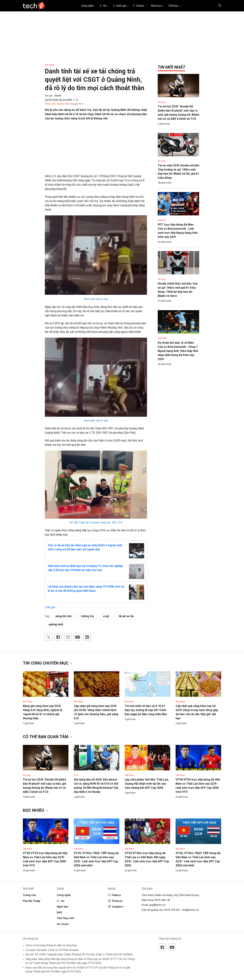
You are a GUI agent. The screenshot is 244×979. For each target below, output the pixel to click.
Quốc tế (162, 220)
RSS (59, 912)
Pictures (117, 901)
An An (58, 95)
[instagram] (68, 637)
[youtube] (77, 637)
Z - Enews (139, 5)
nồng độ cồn (63, 616)
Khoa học (156, 5)
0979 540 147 (162, 900)
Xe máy (161, 102)
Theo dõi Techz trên (57, 103)
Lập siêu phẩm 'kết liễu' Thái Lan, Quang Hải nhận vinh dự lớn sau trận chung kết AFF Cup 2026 (147, 783)
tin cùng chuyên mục (46, 663)
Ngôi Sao (62, 906)
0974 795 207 (172, 909)
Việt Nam (162, 338)
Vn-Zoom (63, 924)
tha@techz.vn (191, 909)
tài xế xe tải (126, 616)
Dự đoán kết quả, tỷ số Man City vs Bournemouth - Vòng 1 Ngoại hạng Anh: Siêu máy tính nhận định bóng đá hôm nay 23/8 (178, 351)
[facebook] (58, 637)
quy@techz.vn (157, 904)
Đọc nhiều (34, 810)
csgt (106, 616)
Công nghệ (87, 5)
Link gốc (50, 607)
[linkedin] (87, 637)
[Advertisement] (96, 149)
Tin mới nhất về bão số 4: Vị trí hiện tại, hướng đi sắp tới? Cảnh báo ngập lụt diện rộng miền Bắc (146, 710)
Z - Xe (103, 5)
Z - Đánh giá (119, 5)
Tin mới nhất (171, 67)
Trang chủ (29, 895)
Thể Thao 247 (65, 918)
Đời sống (49, 64)
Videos (116, 895)
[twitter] (48, 637)
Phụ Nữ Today (31, 901)
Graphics (117, 906)
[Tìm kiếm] (217, 5)
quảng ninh (56, 624)
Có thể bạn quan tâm (46, 736)
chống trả (87, 616)
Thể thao (173, 5)
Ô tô (76, 775)
